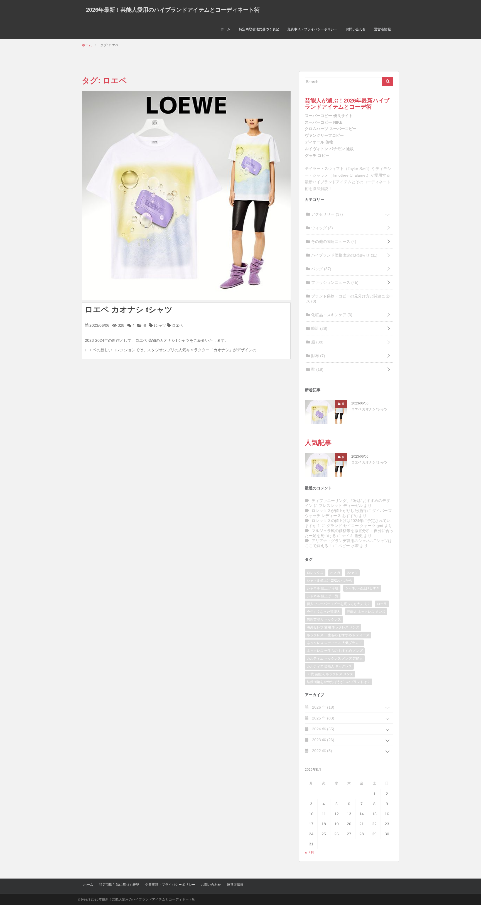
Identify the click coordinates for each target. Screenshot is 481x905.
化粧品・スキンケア (331, 315)
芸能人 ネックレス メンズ (366, 612)
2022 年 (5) (321, 750)
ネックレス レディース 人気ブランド (334, 643)
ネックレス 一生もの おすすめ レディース (338, 635)
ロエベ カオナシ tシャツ (129, 309)
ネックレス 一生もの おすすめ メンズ (335, 651)
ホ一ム (225, 29)
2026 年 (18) (322, 707)
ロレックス (315, 573)
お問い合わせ (356, 29)
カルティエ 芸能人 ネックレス (329, 666)
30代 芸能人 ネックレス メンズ (330, 674)
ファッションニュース (334, 282)
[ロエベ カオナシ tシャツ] (186, 194)
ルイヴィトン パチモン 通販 (329, 149)
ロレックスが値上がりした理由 (338, 510)
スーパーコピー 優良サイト (329, 115)
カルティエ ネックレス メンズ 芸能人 (335, 658)
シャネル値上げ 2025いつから (329, 580)
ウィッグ (321, 228)
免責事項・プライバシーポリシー (312, 29)
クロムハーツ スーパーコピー (331, 128)
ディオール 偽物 (319, 142)
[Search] (387, 81)
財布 (317, 355)
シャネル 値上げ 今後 (322, 588)
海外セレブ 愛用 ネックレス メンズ (333, 627)
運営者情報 (382, 29)
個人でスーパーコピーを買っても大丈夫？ (338, 604)
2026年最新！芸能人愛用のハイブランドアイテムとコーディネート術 (173, 10)
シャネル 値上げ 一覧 (322, 596)
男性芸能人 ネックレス (324, 619)
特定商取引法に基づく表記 (259, 29)
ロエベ (177, 325)
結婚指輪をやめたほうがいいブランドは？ (338, 682)
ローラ (382, 604)
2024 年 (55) (322, 729)
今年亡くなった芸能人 (323, 612)
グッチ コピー (317, 155)
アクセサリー (326, 214)
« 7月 (309, 852)
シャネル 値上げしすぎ (362, 588)
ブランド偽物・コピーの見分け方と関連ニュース (349, 298)
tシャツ (160, 325)
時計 (318, 328)
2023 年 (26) (322, 740)
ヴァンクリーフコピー (324, 135)
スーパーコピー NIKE (323, 122)
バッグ (320, 269)
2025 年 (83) (322, 718)
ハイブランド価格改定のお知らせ (343, 255)
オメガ (335, 573)
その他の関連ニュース (333, 241)
